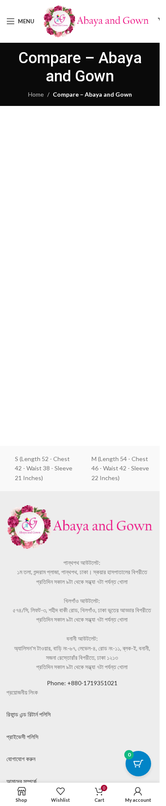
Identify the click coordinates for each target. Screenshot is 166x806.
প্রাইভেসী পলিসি (22, 736)
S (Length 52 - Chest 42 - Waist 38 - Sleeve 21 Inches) (43, 468)
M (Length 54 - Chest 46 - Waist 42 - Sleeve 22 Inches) (120, 468)
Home (36, 94)
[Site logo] (96, 20)
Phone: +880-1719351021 (82, 682)
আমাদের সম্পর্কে (21, 781)
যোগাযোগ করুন (20, 758)
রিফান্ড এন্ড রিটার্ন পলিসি (28, 714)
